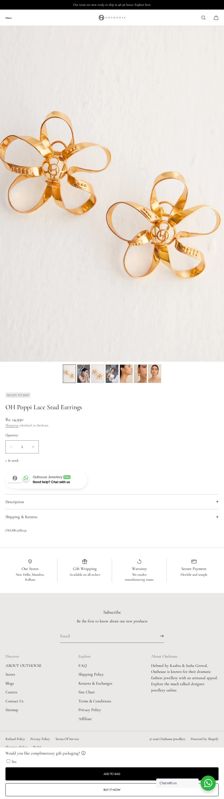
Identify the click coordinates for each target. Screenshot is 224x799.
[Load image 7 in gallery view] (154, 373)
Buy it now (112, 790)
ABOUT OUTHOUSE (23, 665)
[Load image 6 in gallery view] (140, 373)
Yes (13, 761)
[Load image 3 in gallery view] (97, 373)
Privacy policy (40, 739)
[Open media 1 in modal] (112, 194)
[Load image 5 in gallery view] (126, 373)
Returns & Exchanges (95, 683)
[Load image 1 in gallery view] (69, 373)
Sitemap (11, 709)
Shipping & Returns (21, 516)
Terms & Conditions (94, 701)
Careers (11, 692)
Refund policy (15, 739)
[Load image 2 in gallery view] (83, 373)
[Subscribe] (157, 636)
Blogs (9, 683)
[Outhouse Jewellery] (112, 18)
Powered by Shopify (205, 739)
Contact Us (14, 701)
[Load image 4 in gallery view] (112, 373)
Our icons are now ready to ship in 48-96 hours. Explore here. (112, 5)
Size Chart (86, 692)
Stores (10, 674)
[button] (203, 18)
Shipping (11, 425)
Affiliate (85, 718)
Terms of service (67, 739)
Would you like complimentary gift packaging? (42, 753)
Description (14, 501)
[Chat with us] (208, 783)
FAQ (82, 665)
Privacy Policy (89, 709)
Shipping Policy (91, 674)
